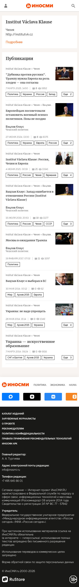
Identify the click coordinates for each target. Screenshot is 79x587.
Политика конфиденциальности (23, 433)
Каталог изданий (13, 413)
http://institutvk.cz (19, 34)
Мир (9, 294)
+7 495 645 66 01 (12, 480)
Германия (51, 175)
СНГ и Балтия (14, 357)
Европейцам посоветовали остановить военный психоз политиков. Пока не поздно (27, 115)
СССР (49, 223)
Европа (40, 143)
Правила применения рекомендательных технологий (37, 438)
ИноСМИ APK (9, 443)
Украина (27, 94)
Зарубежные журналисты (19, 418)
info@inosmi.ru (11, 469)
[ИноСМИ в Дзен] (32, 397)
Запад (52, 94)
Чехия (10, 30)
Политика (12, 94)
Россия (40, 94)
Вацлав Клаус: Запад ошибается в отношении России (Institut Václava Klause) (29, 195)
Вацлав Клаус (50, 105)
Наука (73, 385)
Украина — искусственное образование (30, 344)
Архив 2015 (23, 294)
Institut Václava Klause (18, 68)
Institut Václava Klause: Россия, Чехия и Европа (27, 161)
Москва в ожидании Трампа (26, 240)
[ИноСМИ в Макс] (10, 397)
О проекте (8, 423)
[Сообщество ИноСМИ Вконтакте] (53, 397)
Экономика (57, 385)
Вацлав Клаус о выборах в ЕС (26, 281)
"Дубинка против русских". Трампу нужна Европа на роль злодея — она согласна (27, 78)
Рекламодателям (13, 428)
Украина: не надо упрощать (26, 311)
